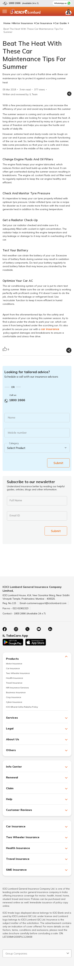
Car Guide (61, 23)
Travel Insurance (14, 683)
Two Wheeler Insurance (18, 673)
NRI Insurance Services (17, 687)
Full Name (15, 500)
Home (6, 23)
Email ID (14, 515)
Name (11, 417)
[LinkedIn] (50, 629)
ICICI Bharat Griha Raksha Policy (22, 707)
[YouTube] (39, 629)
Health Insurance (14, 678)
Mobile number (17, 432)
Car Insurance (43, 23)
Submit (58, 463)
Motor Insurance (23, 23)
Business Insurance (16, 692)
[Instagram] (16, 629)
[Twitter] (27, 629)
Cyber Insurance (14, 702)
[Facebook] (5, 629)
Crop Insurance (13, 697)
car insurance (50, 329)
